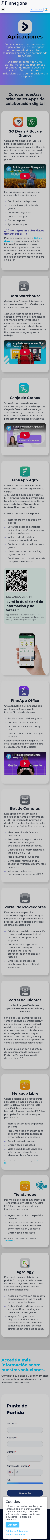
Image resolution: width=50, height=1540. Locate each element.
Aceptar (12, 1525)
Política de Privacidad (17, 1531)
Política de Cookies (15, 1534)
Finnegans (25, 3)
